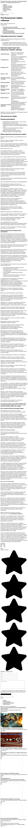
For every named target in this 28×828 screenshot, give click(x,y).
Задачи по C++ (6, 8)
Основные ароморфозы (9, 32)
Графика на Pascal (7, 7)
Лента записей (6, 701)
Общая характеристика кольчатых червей (13, 33)
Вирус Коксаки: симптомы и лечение (10, 773)
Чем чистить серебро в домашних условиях (11, 747)
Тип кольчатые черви (8, 30)
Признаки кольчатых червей (10, 27)
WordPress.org (6, 704)
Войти (4, 700)
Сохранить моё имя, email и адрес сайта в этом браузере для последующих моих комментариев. (13, 691)
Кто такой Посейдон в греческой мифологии (12, 728)
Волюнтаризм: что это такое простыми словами (12, 779)
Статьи (5, 10)
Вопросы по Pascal (7, 5)
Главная (5, 4)
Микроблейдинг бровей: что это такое (10, 798)
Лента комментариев (8, 702)
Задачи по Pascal (7, 9)
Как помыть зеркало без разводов (9, 818)
